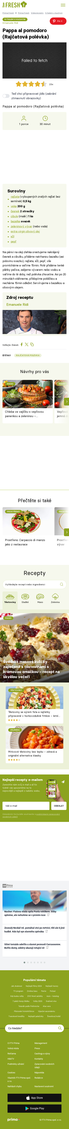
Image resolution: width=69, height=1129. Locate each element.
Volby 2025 (37, 1001)
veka (14, 206)
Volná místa (13, 1048)
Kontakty (38, 1059)
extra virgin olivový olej (25, 231)
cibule (14, 216)
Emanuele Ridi (10, 22)
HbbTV (11, 1059)
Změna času (32, 991)
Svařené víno (51, 1001)
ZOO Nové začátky (35, 996)
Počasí (53, 991)
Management (40, 1043)
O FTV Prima (13, 1043)
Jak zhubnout (16, 986)
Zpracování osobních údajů (44, 1066)
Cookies (11, 1072)
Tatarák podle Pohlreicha (28, 1006)
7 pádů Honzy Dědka (21, 1001)
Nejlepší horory (52, 986)
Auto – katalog (53, 996)
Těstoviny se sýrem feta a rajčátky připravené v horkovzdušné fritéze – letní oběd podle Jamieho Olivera (33, 715)
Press (37, 1048)
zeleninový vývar (21, 226)
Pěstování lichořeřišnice (24, 1011)
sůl (12, 236)
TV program (18, 991)
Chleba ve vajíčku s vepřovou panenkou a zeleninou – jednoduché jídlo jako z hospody (25, 414)
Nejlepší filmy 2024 (34, 986)
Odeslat (59, 805)
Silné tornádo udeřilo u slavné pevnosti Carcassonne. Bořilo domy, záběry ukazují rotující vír (32, 946)
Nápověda (39, 1072)
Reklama (12, 1053)
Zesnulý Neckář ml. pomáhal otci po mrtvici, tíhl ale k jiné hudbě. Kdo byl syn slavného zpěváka (34, 930)
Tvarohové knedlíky (16, 1016)
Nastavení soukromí (43, 1086)
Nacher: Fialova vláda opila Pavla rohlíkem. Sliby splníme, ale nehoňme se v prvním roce (30, 913)
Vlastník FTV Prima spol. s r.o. (19, 1079)
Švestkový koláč (54, 1016)
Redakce (38, 1078)
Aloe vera (47, 1006)
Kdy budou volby (17, 996)
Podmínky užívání (16, 1064)
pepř (13, 241)
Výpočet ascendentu (46, 1011)
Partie (43, 991)
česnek (15, 211)
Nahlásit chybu (15, 1086)
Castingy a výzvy (42, 1053)
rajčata (15, 196)
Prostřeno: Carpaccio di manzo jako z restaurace (25, 542)
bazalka (15, 221)
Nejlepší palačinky (35, 1016)
